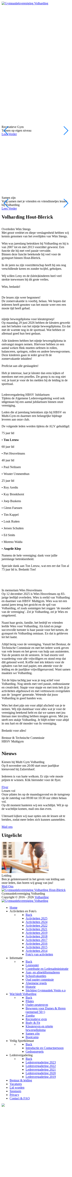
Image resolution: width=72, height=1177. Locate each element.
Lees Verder (9, 208)
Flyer (5, 787)
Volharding (9, 7)
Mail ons (7, 826)
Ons (7, 886)
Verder (9, 134)
